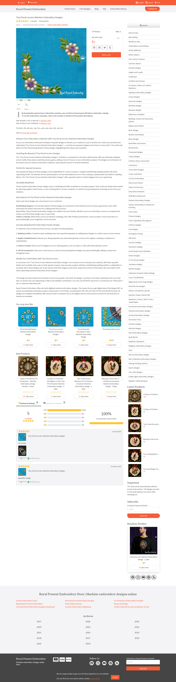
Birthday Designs (135, 105)
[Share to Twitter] (104, 47)
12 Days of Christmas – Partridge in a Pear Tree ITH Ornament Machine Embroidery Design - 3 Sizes (56, 383)
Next (117, 31)
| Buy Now (28, 345)
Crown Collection (135, 174)
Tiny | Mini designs (135, 372)
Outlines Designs (135, 324)
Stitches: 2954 (46, 120)
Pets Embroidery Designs (138, 333)
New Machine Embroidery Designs (79, 600)
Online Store (69, 8)
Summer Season (135, 63)
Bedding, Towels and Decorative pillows (141, 120)
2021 (39, 632)
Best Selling (133, 37)
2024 (39, 626)
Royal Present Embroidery (31, 9)
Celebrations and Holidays (139, 46)
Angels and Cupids (136, 72)
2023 (88, 626)
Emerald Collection (29, 133)
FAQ (104, 8)
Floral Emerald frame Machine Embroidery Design (28, 331)
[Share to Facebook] (99, 47)
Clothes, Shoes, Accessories (139, 161)
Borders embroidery (136, 134)
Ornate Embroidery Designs (139, 315)
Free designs (133, 229)
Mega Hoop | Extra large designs (141, 282)
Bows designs (134, 139)
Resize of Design (121, 603)
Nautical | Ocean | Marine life (139, 295)
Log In (22, 2)
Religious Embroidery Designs (140, 346)
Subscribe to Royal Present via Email (140, 658)
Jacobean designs (135, 264)
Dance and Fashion (136, 183)
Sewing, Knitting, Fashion (138, 363)
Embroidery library (118, 8)
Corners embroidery (136, 178)
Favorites (33, 2)
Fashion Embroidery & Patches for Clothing (141, 206)
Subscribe (143, 516)
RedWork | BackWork (136, 341)
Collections (133, 165)
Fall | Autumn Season (137, 59)
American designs (135, 101)
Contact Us (152, 9)
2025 (137, 621)
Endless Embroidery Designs (139, 200)
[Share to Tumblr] (110, 47)
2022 (137, 626)
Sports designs (134, 368)
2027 (39, 621)
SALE (130, 350)
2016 (137, 638)
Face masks (133, 212)
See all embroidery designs (139, 354)
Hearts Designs (134, 255)
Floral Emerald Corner (111, 329)
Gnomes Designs (135, 242)
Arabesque (133, 76)
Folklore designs (135, 225)
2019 (137, 632)
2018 (39, 638)
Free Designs (85, 8)
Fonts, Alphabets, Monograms (140, 220)
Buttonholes (133, 148)
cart (158, 2)
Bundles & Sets (134, 41)
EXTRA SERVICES (135, 50)
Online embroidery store (26, 600)
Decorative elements (136, 191)
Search (145, 25)
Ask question (44, 21)
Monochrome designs (137, 286)
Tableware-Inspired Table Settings (142, 273)
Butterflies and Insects (137, 143)
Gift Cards (132, 238)
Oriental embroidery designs (34, 24)
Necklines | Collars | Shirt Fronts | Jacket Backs (141, 300)
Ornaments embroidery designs (141, 306)
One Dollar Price (135, 319)
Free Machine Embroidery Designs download (35, 606)
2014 (88, 643)
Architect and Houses (137, 81)
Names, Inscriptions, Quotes (139, 290)
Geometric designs (136, 247)
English (141, 2)
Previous (97, 31)
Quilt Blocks (133, 337)
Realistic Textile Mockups (138, 381)
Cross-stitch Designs (136, 170)
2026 (88, 621)
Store (18, 24)
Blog (97, 8)
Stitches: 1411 (46, 123)
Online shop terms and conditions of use (131, 606)
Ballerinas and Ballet (136, 114)
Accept (115, 677)
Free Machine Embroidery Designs (128, 600)
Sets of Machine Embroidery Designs (142, 359)
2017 (88, 638)
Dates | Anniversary (136, 187)
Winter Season (134, 55)
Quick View (28, 318)
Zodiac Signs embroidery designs (141, 376)
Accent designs (134, 97)
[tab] (28, 403)
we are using (94, 678)
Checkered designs (136, 152)
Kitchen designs (135, 269)
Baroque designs (135, 110)
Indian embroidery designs (57, 24)
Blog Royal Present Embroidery (29, 603)
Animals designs (135, 68)
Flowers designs (135, 216)
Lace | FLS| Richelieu (136, 277)
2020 (88, 632)
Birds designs (134, 130)
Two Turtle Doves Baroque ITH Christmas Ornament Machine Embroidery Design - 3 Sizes (83, 383)
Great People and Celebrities (139, 251)
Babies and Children (136, 126)
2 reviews (33, 21)
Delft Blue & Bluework (137, 196)
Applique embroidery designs (140, 92)
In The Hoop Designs (136, 260)
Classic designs (134, 156)
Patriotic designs (135, 328)
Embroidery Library (73, 603)
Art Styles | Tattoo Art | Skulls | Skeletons (140, 86)
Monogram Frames (136, 234)
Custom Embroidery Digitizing (78, 606)
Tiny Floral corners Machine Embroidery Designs (56, 331)
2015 (39, 643)
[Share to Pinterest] (94, 47)
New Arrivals (133, 33)
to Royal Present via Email (137, 505)
